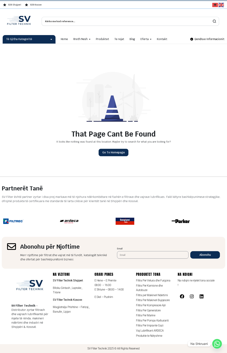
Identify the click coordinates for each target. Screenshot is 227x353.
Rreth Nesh (80, 39)
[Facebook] (182, 296)
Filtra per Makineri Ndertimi (152, 295)
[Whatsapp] (217, 344)
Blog (132, 39)
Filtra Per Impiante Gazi (149, 325)
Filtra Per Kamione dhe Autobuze (149, 288)
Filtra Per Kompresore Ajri (151, 305)
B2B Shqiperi (14, 4)
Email (120, 248)
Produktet (102, 39)
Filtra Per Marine (145, 315)
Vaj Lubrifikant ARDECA (150, 330)
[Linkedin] (201, 296)
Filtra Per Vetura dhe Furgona (153, 280)
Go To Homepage (113, 152)
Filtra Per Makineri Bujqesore (153, 300)
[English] (221, 5)
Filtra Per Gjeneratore (148, 310)
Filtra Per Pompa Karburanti (152, 320)
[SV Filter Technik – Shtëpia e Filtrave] (19, 21)
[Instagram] (191, 296)
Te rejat (119, 39)
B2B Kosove (36, 4)
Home (64, 39)
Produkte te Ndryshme (149, 335)
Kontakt (162, 39)
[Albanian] (215, 5)
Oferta (144, 39)
